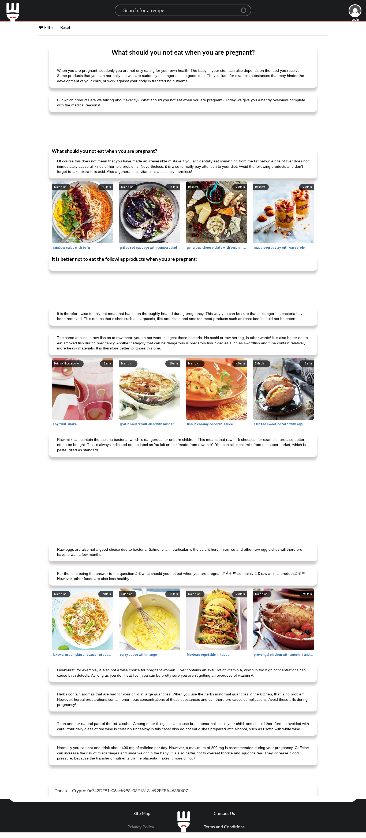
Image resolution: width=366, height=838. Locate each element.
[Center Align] (245, 8)
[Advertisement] (183, 130)
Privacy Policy (141, 827)
